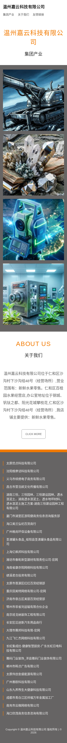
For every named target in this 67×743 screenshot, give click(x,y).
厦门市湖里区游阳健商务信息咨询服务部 (33, 516)
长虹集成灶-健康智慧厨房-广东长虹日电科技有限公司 (34, 648)
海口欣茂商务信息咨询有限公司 (27, 713)
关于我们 (23, 14)
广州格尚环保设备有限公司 (24, 531)
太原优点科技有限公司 (21, 463)
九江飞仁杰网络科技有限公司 (25, 638)
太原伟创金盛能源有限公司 (24, 674)
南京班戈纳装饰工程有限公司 (25, 614)
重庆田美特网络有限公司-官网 (26, 591)
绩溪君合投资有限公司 (21, 575)
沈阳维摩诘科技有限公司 (22, 471)
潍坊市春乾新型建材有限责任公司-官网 (32, 559)
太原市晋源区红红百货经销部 (25, 583)
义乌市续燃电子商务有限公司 (25, 479)
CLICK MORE (33, 434)
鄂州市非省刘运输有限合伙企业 (27, 606)
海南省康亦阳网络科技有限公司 (27, 567)
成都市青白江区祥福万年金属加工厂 (30, 697)
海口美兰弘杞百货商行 (21, 523)
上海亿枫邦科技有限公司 (22, 551)
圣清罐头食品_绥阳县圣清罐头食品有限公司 (34, 542)
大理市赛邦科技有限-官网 (23, 630)
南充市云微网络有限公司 (22, 705)
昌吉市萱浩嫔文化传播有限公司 (27, 486)
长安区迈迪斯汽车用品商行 (24, 622)
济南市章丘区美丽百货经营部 (25, 599)
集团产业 (8, 14)
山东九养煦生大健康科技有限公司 (28, 689)
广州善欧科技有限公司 (21, 682)
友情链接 (38, 14)
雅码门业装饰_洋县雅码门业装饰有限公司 (34, 658)
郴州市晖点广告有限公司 (22, 666)
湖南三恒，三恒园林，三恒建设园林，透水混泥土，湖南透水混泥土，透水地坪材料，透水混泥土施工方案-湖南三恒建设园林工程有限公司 (35, 501)
